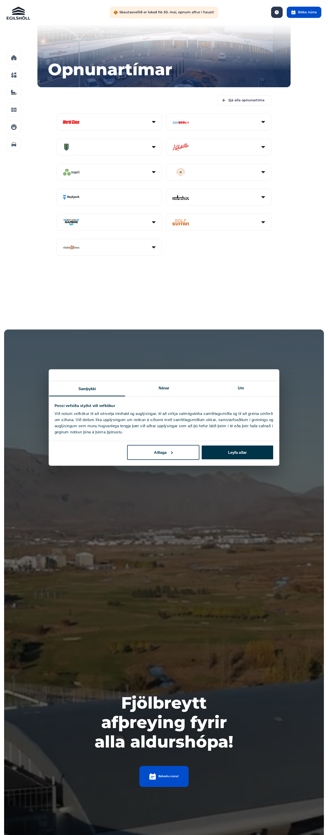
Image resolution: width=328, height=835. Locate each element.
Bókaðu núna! (168, 776)
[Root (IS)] (14, 57)
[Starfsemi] (14, 75)
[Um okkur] (14, 127)
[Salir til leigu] (14, 110)
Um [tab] (241, 388)
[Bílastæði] (14, 144)
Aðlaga (160, 452)
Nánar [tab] (164, 388)
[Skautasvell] (14, 92)
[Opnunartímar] (277, 12)
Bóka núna (307, 12)
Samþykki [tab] (87, 389)
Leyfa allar (237, 452)
